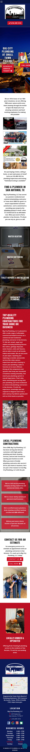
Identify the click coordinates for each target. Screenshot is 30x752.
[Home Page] (15, 11)
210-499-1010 (17, 176)
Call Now (13, 564)
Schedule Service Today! (7, 68)
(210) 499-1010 (15, 23)
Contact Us (13, 559)
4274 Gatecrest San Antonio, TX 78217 (16, 715)
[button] (2, 60)
